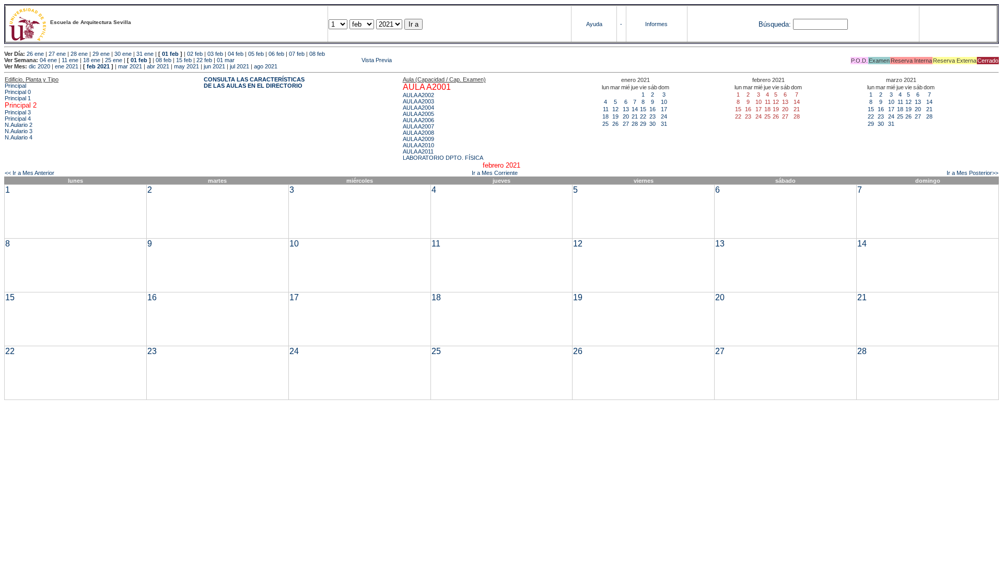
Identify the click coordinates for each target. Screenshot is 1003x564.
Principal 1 (18, 98)
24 (664, 116)
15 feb (184, 60)
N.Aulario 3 (18, 131)
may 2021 (186, 66)
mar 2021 (130, 66)
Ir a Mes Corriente (495, 173)
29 (643, 124)
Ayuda (594, 24)
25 (605, 124)
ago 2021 (265, 66)
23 (652, 116)
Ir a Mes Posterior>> (972, 173)
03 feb (215, 54)
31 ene (145, 54)
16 (652, 109)
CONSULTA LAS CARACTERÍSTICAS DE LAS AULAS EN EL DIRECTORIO (254, 82)
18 (605, 116)
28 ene (79, 54)
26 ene (35, 54)
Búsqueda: (775, 24)
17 (664, 109)
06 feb (276, 54)
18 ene (91, 60)
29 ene (101, 54)
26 (615, 124)
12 (615, 109)
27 (626, 124)
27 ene (57, 54)
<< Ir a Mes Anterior (29, 173)
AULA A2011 (418, 151)
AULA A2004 (418, 107)
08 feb (317, 54)
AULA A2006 (418, 120)
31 (664, 124)
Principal (15, 86)
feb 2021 (98, 66)
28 (635, 124)
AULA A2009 (418, 139)
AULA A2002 (418, 95)
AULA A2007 (418, 126)
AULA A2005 (418, 114)
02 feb (195, 54)
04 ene (48, 60)
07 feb (297, 54)
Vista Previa (314, 60)
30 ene (123, 54)
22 (643, 116)
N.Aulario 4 (18, 137)
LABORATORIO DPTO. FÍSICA (443, 158)
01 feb (170, 54)
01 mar (226, 60)
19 (615, 116)
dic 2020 (39, 66)
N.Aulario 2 (18, 125)
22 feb (204, 60)
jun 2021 (214, 66)
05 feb (256, 54)
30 (652, 124)
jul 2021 (239, 66)
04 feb (235, 54)
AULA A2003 (418, 101)
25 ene (113, 60)
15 (643, 109)
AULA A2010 (418, 145)
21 (635, 116)
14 (635, 109)
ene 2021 (66, 66)
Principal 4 (18, 118)
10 (664, 102)
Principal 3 (18, 112)
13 (626, 109)
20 (626, 116)
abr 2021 (158, 66)
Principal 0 (18, 92)
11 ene (70, 60)
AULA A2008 (418, 133)
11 (606, 109)
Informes (656, 24)
